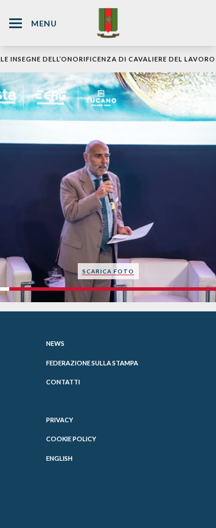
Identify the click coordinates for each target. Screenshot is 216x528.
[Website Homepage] (108, 22)
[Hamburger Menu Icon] (15, 23)
